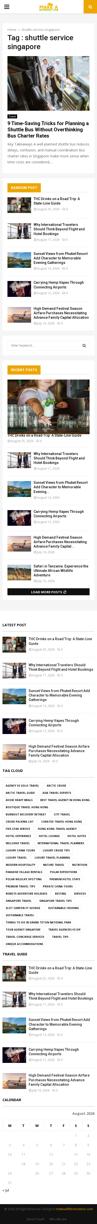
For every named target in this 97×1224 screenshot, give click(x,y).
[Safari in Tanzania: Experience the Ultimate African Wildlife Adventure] (19, 572)
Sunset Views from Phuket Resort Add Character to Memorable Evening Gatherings (61, 258)
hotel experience (18, 836)
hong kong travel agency (57, 829)
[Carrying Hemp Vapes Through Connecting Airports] (19, 289)
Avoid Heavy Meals (19, 800)
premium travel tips (20, 886)
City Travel (62, 814)
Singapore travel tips (55, 901)
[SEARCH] (84, 345)
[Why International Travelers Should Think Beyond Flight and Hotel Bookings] (19, 231)
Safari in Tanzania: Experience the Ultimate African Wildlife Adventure (61, 570)
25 (23, 1173)
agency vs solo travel (22, 785)
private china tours (58, 886)
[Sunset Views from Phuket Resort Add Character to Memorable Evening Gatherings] (19, 260)
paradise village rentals (24, 872)
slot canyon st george (23, 908)
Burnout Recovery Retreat (26, 814)
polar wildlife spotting (24, 879)
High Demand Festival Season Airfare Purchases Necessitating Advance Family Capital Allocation (61, 313)
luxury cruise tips (56, 850)
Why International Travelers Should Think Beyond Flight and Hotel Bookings (59, 229)
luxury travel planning (52, 857)
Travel (12, 116)
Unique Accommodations (24, 944)
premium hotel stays (64, 879)
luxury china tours (20, 850)
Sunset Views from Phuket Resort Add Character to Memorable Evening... (61, 487)
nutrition (79, 865)
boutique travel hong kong (27, 807)
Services (80, 893)
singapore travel (19, 901)
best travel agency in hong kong (65, 800)
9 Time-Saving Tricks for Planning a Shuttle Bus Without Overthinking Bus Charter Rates (48, 129)
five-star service (18, 829)
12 (37, 1154)
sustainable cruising (63, 908)
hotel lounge (49, 836)
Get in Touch (35, 1219)
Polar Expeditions (63, 872)
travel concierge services (25, 937)
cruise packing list (20, 821)
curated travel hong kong (61, 821)
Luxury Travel (16, 857)
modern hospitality (20, 865)
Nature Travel (53, 865)
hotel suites (76, 836)
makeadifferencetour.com (74, 1209)
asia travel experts (57, 793)
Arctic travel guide (20, 793)
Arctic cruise (56, 785)
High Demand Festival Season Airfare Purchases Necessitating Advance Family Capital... (60, 541)
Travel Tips (60, 937)
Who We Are (58, 1219)
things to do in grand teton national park (38, 922)
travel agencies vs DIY (64, 929)
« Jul (5, 1190)
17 (10, 1163)
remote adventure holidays (26, 893)
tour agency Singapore (23, 929)
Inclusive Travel (18, 843)
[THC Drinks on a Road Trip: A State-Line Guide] (19, 205)
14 (64, 1154)
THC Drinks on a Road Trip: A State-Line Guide (44, 435)
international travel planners (61, 843)
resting (60, 893)
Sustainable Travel (20, 915)
